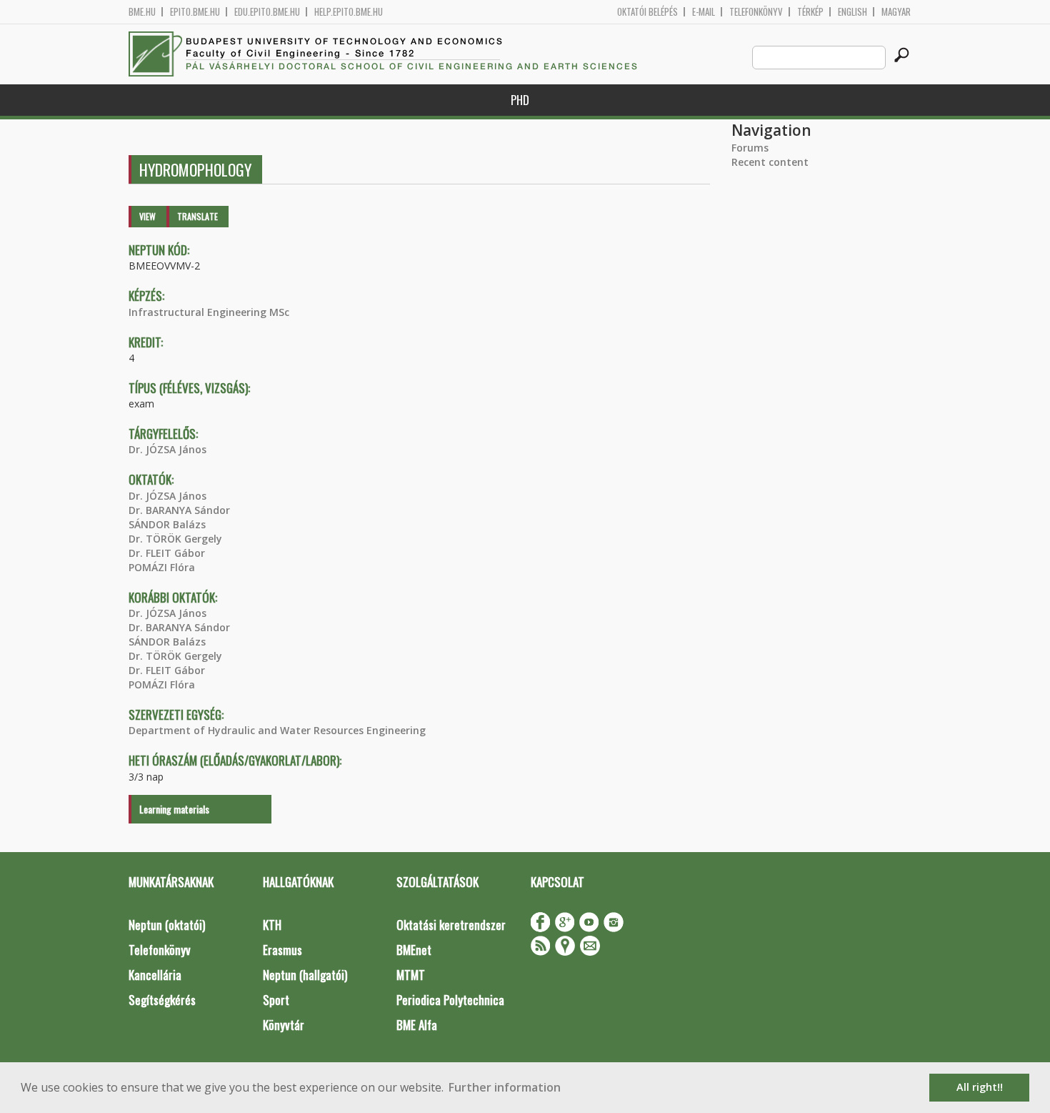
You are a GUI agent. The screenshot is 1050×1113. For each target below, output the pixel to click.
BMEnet (413, 950)
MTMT (410, 975)
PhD (520, 100)
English (852, 11)
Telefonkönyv (756, 11)
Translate (197, 216)
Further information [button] (505, 1087)
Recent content (770, 162)
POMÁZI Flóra (162, 567)
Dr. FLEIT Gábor (167, 553)
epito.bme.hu (195, 11)
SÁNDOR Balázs (167, 524)
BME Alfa (416, 1025)
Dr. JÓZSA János (167, 449)
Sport (276, 1000)
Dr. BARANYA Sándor (179, 510)
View (147, 216)
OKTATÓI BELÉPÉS (647, 11)
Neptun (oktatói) (167, 925)
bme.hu (142, 11)
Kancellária (155, 975)
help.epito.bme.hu (348, 11)
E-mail (703, 11)
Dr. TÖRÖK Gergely (175, 538)
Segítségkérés (162, 1000)
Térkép (810, 11)
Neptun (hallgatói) (305, 975)
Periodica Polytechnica (450, 1000)
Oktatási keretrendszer (451, 925)
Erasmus (282, 950)
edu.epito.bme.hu (267, 11)
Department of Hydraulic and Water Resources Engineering (277, 730)
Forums (750, 147)
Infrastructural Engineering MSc (209, 312)
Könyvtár (283, 1025)
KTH (272, 925)
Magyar (896, 11)
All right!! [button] (979, 1087)
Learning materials (174, 808)
